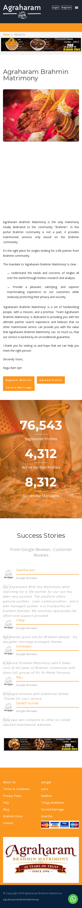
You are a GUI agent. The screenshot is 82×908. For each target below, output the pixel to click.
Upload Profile (51, 380)
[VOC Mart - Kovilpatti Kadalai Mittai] (41, 744)
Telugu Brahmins (52, 802)
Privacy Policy (12, 796)
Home (6, 34)
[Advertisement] (41, 181)
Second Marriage (19, 387)
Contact (8, 823)
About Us (9, 782)
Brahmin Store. (13, 816)
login (56, 7)
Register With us (19, 380)
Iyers (44, 789)
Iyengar (46, 782)
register (66, 7)
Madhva (46, 796)
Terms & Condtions (16, 789)
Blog (6, 809)
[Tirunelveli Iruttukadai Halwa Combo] (41, 44)
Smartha (46, 816)
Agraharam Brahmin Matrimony (21, 899)
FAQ (6, 802)
